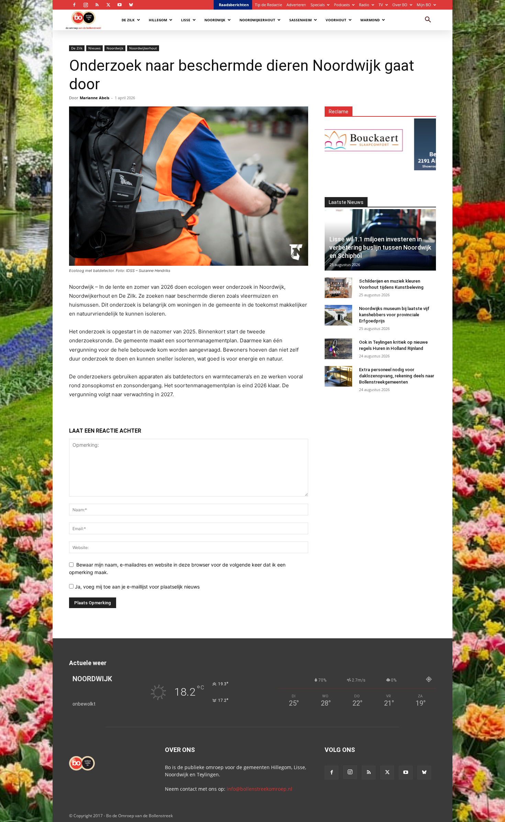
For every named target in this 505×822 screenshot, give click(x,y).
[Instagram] (85, 5)
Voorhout (336, 20)
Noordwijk (214, 20)
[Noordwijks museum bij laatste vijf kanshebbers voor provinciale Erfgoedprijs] (338, 315)
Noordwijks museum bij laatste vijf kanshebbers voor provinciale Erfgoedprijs (394, 314)
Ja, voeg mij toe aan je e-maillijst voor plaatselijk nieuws (137, 587)
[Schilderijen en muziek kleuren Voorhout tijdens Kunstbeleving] (338, 287)
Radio (364, 4)
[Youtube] (119, 5)
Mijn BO (424, 4)
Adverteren (296, 4)
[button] (427, 20)
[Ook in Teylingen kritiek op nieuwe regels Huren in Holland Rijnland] (338, 349)
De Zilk (128, 20)
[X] (108, 5)
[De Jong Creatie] (432, 140)
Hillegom (158, 20)
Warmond (370, 20)
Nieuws (94, 48)
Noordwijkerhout (257, 20)
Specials (318, 4)
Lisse (185, 20)
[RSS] (97, 5)
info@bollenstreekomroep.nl (259, 789)
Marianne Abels (94, 97)
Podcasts (342, 4)
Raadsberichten (234, 4)
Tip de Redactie (268, 4)
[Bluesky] (131, 5)
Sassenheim (300, 20)
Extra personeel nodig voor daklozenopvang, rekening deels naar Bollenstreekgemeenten (396, 376)
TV (381, 4)
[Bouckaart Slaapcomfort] (339, 140)
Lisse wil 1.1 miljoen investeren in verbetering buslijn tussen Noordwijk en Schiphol (380, 247)
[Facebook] (74, 5)
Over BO (399, 4)
